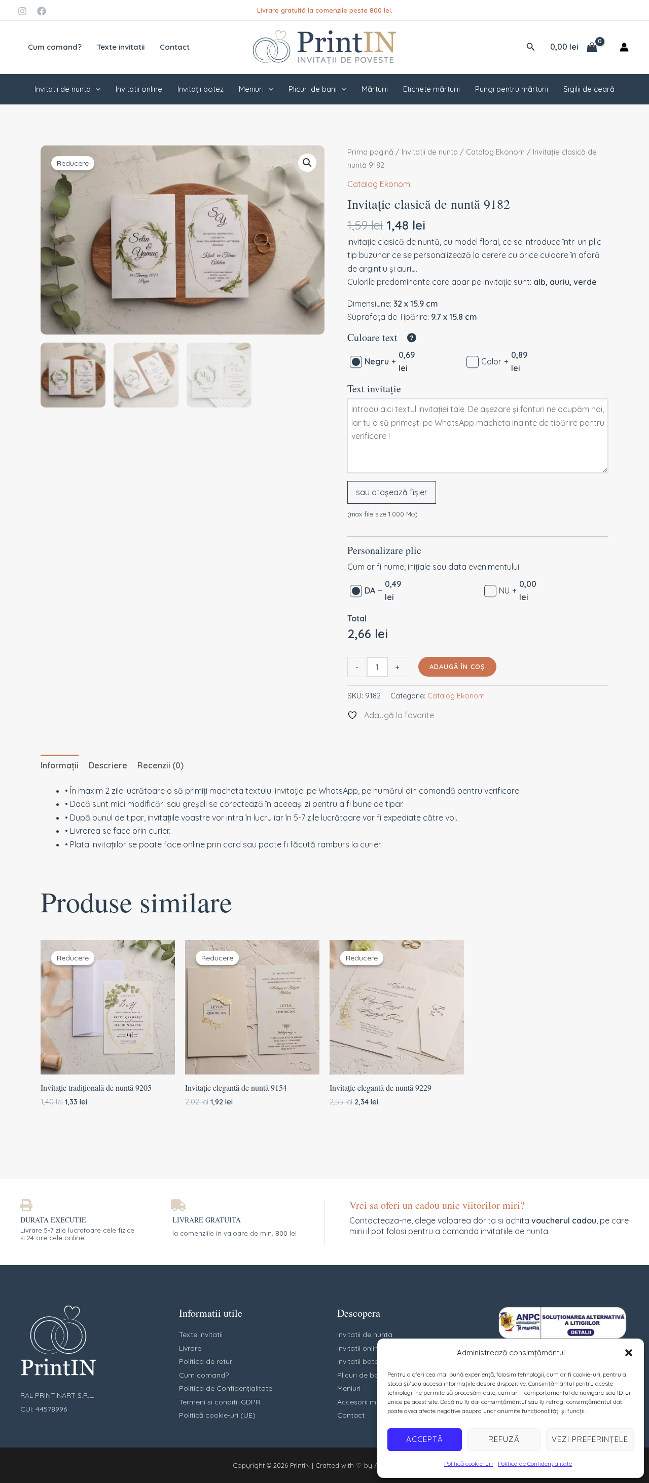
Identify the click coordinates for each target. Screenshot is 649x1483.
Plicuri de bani (313, 89)
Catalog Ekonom (495, 152)
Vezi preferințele (590, 1439)
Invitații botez (200, 89)
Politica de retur (205, 1361)
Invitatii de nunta (62, 89)
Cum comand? (55, 47)
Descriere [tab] (108, 765)
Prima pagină (370, 152)
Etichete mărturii (431, 89)
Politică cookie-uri (468, 1463)
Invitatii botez (359, 1361)
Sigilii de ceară (589, 89)
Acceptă (424, 1439)
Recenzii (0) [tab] (160, 765)
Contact (175, 47)
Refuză (504, 1439)
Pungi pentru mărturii (511, 89)
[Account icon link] (624, 47)
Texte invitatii (121, 47)
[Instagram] (22, 11)
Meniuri (251, 89)
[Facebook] (41, 11)
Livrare (190, 1348)
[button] (629, 1353)
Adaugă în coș (457, 666)
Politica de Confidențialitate (535, 1463)
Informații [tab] (60, 765)
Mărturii (375, 89)
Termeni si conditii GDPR (219, 1401)
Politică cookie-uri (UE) (217, 1415)
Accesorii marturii (366, 1401)
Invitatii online (139, 89)
